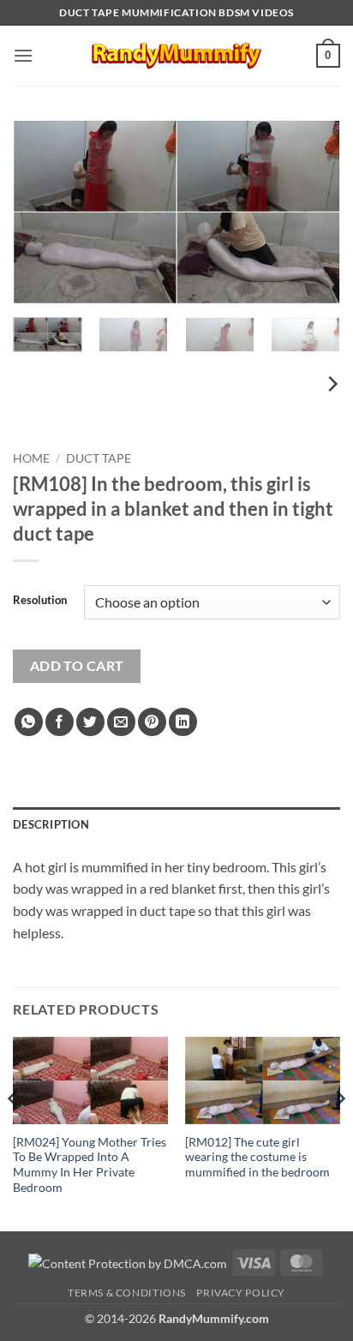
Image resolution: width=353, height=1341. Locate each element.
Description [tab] (51, 824)
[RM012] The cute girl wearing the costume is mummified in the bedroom (257, 1157)
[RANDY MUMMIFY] (176, 55)
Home (31, 458)
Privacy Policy (240, 1292)
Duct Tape (98, 458)
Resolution (40, 601)
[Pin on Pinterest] (152, 722)
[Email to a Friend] (121, 722)
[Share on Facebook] (59, 722)
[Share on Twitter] (90, 722)
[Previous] (41, 212)
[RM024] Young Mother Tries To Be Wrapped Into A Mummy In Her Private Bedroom (89, 1164)
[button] (23, 55)
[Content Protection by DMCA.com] (127, 1261)
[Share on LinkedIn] (183, 722)
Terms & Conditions (127, 1292)
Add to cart (77, 665)
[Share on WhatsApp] (29, 722)
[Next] (311, 212)
